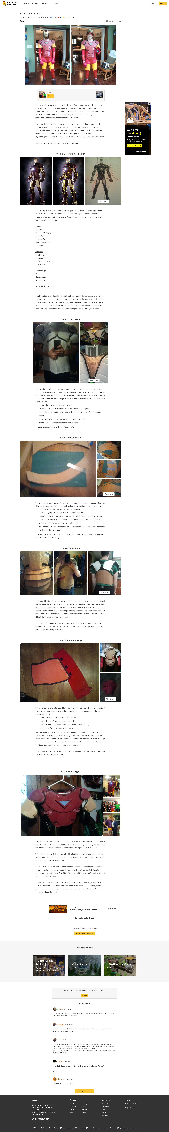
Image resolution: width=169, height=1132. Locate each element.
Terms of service (54, 1128)
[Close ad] (149, 103)
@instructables (132, 1104)
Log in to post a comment (84, 1091)
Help (103, 1109)
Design (72, 1109)
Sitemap (104, 1112)
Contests (35, 3)
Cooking (84, 1104)
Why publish (105, 1104)
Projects (26, 3)
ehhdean (25, 17)
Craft (31, 17)
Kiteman (60, 1079)
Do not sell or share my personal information (102, 1128)
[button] (119, 21)
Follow (50, 96)
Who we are (105, 1115)
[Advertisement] (138, 128)
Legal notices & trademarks (127, 1128)
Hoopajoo (60, 1061)
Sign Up (162, 3)
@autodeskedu (132, 1108)
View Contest (111, 909)
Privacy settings (80, 1128)
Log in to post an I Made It (84, 933)
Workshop (73, 1107)
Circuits (72, 1104)
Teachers (44, 3)
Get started (105, 1107)
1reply (56, 1071)
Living (83, 1107)
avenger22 (60, 1024)
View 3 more (109, 494)
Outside (84, 1109)
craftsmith (60, 1040)
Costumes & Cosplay (41, 17)
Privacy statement (67, 1128)
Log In (154, 3)
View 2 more (103, 202)
